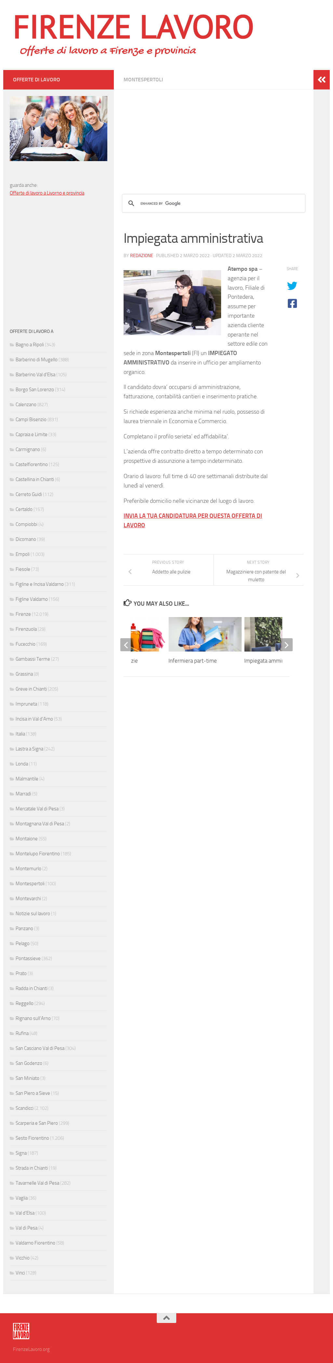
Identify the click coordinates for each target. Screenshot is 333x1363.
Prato (21, 973)
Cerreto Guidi (29, 494)
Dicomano (26, 539)
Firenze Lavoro (133, 26)
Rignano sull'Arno (33, 1018)
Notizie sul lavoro (33, 913)
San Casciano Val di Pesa (40, 1048)
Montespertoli (143, 79)
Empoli (23, 554)
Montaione (27, 839)
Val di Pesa (26, 1228)
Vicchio (23, 1258)
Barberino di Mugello (37, 360)
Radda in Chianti (31, 988)
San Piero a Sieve (33, 1093)
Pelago (23, 943)
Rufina (22, 1033)
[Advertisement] (213, 135)
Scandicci (24, 1108)
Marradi (23, 794)
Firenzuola (26, 629)
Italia (20, 734)
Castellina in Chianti (35, 479)
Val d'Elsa (25, 1213)
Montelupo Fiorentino (38, 854)
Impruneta (26, 704)
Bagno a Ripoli (30, 345)
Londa (22, 764)
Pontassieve (28, 958)
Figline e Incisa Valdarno (40, 584)
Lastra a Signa (29, 749)
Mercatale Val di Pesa (37, 809)
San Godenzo (29, 1063)
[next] (286, 644)
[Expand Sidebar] (321, 79)
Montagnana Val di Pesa (40, 824)
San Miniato (27, 1078)
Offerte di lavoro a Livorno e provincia (47, 193)
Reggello (24, 1003)
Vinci (20, 1273)
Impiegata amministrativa (273, 660)
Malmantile (27, 779)
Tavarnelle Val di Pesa (37, 1183)
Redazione (141, 255)
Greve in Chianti (31, 689)
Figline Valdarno (32, 599)
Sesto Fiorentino (32, 1138)
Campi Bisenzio (31, 419)
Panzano (24, 928)
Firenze (23, 614)
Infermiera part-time (192, 660)
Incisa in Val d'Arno (34, 719)
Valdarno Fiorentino (35, 1243)
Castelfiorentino (32, 464)
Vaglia (22, 1198)
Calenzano (26, 404)
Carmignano (28, 449)
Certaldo (24, 509)
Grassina (24, 674)
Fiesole (23, 569)
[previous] (126, 644)
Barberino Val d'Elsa (35, 375)
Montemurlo (28, 869)
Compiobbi (26, 524)
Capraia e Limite (31, 434)
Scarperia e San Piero (37, 1123)
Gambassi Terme (33, 659)
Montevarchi (28, 899)
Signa (21, 1153)
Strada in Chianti (32, 1168)
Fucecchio (25, 644)
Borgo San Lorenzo (35, 389)
